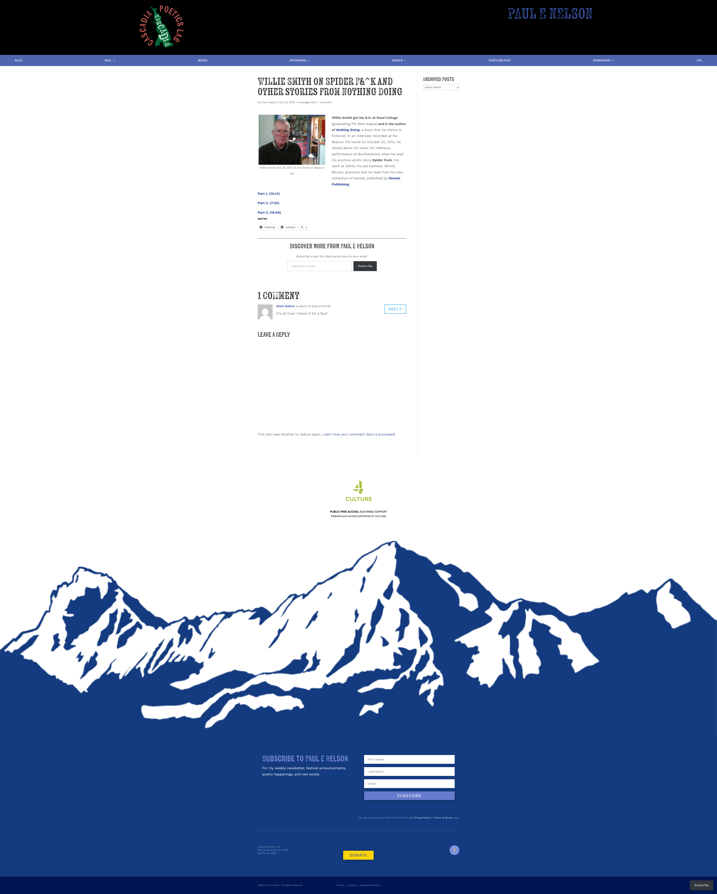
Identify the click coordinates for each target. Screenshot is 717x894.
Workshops (602, 60)
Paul (108, 60)
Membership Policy (370, 885)
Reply (395, 309)
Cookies (352, 885)
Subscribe (365, 266)
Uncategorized (306, 102)
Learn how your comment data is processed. (359, 434)
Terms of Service (443, 817)
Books (202, 60)
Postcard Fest (500, 60)
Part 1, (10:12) (269, 194)
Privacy (340, 885)
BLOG (18, 60)
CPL (699, 60)
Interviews (298, 60)
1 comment (325, 102)
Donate (358, 855)
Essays (397, 60)
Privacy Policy (422, 817)
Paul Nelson (269, 102)
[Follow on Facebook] (454, 850)
